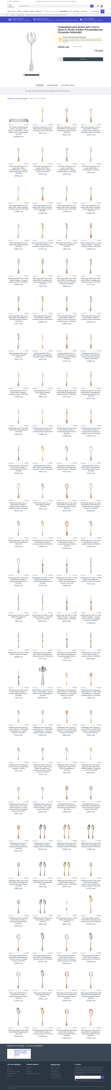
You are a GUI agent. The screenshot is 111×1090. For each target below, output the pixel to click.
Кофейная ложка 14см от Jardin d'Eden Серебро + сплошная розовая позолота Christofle (18, 845)
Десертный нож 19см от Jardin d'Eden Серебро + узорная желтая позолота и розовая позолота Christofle (91, 617)
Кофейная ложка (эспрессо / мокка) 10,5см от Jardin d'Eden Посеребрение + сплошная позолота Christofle (67, 692)
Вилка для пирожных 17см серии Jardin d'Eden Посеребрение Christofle (91, 168)
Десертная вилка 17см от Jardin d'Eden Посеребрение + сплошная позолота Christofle (43, 355)
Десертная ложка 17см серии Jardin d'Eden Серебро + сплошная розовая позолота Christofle (67, 543)
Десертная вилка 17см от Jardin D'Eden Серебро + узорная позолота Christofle (18, 392)
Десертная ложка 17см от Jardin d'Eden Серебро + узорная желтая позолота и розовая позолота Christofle (18, 505)
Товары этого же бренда (37, 98)
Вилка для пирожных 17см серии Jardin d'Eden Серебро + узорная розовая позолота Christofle (91, 208)
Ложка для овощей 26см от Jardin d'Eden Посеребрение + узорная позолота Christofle (43, 957)
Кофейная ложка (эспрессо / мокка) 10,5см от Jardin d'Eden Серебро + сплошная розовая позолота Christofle (67, 730)
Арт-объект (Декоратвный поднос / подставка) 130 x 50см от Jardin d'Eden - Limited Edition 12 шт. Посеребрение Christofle (18, 130)
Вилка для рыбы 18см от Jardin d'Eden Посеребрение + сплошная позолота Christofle (42, 244)
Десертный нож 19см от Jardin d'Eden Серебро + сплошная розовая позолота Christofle (66, 617)
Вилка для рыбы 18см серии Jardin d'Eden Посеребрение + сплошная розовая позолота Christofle (43, 281)
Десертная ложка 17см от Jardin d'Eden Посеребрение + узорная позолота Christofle (67, 467)
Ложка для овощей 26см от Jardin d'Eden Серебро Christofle (42, 994)
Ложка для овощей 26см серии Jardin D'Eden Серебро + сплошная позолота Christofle (42, 1032)
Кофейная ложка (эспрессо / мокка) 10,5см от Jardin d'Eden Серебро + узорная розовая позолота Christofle (91, 730)
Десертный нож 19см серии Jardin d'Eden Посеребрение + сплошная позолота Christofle (43, 654)
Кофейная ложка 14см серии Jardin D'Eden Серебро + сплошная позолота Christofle (67, 882)
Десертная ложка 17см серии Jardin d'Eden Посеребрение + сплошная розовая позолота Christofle (67, 505)
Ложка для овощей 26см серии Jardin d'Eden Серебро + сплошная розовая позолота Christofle (66, 1032)
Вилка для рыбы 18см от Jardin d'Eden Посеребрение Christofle (66, 244)
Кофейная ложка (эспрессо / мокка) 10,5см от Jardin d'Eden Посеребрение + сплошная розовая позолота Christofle (91, 692)
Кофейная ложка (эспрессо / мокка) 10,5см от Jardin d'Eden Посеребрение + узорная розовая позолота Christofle (43, 730)
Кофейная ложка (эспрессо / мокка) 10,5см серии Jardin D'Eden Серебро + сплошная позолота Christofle (91, 767)
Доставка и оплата (68, 85)
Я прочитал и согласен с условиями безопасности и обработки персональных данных (90, 1080)
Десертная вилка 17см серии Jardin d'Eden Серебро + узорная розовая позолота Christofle (18, 468)
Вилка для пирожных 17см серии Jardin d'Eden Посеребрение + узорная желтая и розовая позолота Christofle (18, 169)
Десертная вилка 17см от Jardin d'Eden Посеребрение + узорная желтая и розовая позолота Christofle (91, 355)
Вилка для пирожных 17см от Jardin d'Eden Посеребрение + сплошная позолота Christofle (43, 129)
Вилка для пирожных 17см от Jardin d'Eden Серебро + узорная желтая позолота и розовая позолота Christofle (91, 129)
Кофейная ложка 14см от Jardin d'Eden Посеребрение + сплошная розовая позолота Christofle (67, 806)
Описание (39, 85)
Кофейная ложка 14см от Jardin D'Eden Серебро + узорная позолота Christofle (42, 845)
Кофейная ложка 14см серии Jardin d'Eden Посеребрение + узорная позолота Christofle (91, 845)
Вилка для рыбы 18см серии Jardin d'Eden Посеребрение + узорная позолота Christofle (91, 280)
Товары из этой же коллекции (17, 98)
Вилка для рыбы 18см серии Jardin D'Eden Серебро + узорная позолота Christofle (90, 317)
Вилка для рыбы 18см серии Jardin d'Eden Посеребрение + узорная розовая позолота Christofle (18, 318)
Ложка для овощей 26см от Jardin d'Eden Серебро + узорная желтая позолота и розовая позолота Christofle (66, 958)
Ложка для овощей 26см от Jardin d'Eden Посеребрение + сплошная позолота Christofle (91, 919)
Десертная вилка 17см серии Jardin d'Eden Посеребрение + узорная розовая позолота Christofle (91, 393)
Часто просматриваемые (34, 1046)
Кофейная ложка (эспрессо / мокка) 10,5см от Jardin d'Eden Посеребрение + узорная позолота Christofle (18, 730)
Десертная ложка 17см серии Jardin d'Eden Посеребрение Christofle (18, 542)
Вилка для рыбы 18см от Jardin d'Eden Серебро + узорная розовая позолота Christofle (18, 280)
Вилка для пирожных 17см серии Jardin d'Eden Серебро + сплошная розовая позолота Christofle (43, 208)
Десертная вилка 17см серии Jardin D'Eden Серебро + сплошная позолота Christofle (43, 430)
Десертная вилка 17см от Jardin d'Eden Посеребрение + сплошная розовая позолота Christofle (67, 355)
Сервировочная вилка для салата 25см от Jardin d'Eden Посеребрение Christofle (22, 1052)
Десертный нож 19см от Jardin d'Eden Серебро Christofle (18, 653)
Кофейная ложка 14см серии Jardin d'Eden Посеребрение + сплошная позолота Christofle (67, 845)
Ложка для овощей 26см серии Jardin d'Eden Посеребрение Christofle (18, 1032)
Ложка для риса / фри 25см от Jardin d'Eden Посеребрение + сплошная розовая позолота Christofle (91, 1032)
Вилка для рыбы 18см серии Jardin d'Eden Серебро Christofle (18, 355)
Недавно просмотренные (15, 1046)
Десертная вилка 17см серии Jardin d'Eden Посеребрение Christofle (18, 430)
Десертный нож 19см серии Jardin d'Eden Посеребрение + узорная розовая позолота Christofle (67, 655)
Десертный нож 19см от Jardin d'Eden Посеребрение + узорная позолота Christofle (91, 579)
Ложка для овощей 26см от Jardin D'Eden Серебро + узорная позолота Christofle (90, 957)
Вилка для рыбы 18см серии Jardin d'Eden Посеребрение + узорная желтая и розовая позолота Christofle (67, 281)
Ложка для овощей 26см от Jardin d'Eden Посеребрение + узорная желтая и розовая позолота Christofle (18, 958)
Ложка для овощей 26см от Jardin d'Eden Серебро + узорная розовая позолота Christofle (18, 995)
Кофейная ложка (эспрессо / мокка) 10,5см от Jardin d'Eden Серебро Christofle (18, 766)
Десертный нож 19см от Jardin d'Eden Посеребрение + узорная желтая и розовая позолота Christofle (66, 580)
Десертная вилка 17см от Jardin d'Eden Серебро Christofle (42, 392)
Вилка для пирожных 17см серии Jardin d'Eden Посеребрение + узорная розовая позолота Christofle (66, 168)
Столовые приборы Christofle (32, 75)
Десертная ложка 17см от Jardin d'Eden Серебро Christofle (42, 504)
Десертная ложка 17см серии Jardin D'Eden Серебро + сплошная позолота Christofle (43, 542)
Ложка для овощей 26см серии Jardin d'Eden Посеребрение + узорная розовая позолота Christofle (90, 995)
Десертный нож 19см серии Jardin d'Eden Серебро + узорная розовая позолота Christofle (18, 692)
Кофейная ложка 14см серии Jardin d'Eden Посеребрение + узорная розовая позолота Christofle (18, 883)
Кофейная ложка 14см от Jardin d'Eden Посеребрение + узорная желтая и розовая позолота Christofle (91, 806)
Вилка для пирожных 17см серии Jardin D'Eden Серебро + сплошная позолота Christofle (18, 207)
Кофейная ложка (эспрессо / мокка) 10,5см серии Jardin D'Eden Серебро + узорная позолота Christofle (42, 806)
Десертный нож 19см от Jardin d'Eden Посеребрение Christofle (18, 617)
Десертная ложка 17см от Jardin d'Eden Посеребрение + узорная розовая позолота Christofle (91, 468)
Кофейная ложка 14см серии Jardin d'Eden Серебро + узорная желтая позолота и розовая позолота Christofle (91, 883)
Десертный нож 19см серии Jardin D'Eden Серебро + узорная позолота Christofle (90, 654)
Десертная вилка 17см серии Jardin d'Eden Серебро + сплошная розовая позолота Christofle (67, 430)
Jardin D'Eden (20, 15)
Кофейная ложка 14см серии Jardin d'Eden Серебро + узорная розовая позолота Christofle (18, 920)
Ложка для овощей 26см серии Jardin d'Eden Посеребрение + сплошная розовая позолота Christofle (66, 995)
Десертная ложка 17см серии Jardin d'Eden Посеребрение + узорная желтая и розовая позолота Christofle (91, 505)
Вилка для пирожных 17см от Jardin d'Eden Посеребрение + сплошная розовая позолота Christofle (67, 129)
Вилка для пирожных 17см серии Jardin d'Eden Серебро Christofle (18, 244)
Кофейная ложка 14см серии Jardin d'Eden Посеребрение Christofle (42, 882)
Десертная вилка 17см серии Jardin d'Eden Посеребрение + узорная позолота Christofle (67, 392)
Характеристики (52, 85)
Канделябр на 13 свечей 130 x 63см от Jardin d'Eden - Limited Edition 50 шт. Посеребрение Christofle (42, 692)
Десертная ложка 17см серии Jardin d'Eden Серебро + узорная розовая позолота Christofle (18, 580)
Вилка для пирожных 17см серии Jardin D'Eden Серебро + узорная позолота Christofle (67, 207)
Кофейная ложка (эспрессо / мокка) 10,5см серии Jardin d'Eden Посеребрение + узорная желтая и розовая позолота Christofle (42, 768)
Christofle (12, 15)
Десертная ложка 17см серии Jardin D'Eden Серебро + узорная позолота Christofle (91, 542)
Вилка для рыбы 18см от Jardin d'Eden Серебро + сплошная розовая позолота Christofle (91, 244)
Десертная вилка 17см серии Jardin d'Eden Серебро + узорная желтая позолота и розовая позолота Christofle (91, 430)
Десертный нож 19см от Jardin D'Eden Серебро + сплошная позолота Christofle (42, 617)
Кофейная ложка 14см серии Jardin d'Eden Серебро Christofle (42, 919)
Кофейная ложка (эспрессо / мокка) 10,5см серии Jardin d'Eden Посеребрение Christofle (66, 767)
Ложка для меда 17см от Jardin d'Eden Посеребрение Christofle (66, 919)
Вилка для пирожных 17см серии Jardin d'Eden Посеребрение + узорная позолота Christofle (43, 168)
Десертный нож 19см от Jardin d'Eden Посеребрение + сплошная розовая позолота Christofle (42, 580)
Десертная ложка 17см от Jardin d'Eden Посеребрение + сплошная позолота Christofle (43, 467)
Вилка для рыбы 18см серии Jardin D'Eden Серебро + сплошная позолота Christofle (43, 317)
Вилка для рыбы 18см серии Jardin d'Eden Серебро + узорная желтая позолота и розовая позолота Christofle (66, 318)
